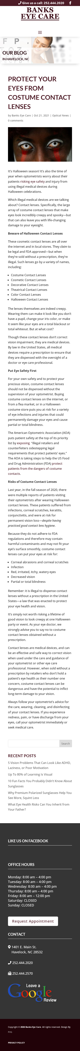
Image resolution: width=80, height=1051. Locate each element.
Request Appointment (33, 921)
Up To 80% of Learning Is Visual (30, 774)
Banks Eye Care (21, 115)
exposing (23, 443)
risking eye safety (32, 181)
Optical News (60, 115)
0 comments (15, 120)
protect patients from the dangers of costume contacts (35, 468)
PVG (10, 1032)
